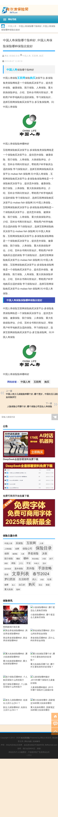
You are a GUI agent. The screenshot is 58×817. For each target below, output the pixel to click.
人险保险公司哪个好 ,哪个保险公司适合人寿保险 (29, 406)
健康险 (14, 553)
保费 (17, 548)
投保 (6, 574)
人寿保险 (8, 548)
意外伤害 (7, 569)
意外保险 (19, 568)
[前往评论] (54, 723)
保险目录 (44, 548)
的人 (34, 579)
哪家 (18, 558)
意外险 (30, 568)
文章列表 (20, 573)
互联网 (35, 55)
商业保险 (35, 558)
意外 (44, 563)
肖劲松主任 (14, 56)
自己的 (22, 584)
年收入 (36, 563)
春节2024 (41, 573)
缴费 (6, 584)
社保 (49, 579)
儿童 (22, 554)
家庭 (6, 563)
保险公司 (27, 548)
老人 (13, 585)
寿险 (13, 563)
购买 (41, 55)
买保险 (19, 543)
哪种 (26, 558)
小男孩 (29, 755)
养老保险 (33, 553)
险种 (18, 589)
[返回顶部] (54, 731)
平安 (28, 563)
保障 (6, 553)
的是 (42, 579)
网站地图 (28, 741)
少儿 (21, 563)
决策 (44, 553)
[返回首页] (54, 716)
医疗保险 (8, 558)
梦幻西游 (9, 579)
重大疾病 (8, 589)
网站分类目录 (45, 737)
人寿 (41, 543)
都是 (48, 584)
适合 (40, 584)
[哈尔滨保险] (29, 10)
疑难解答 (36, 741)
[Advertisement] (29, 788)
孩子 (51, 558)
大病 (44, 558)
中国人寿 (12, 26)
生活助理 (24, 579)
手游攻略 (45, 567)
